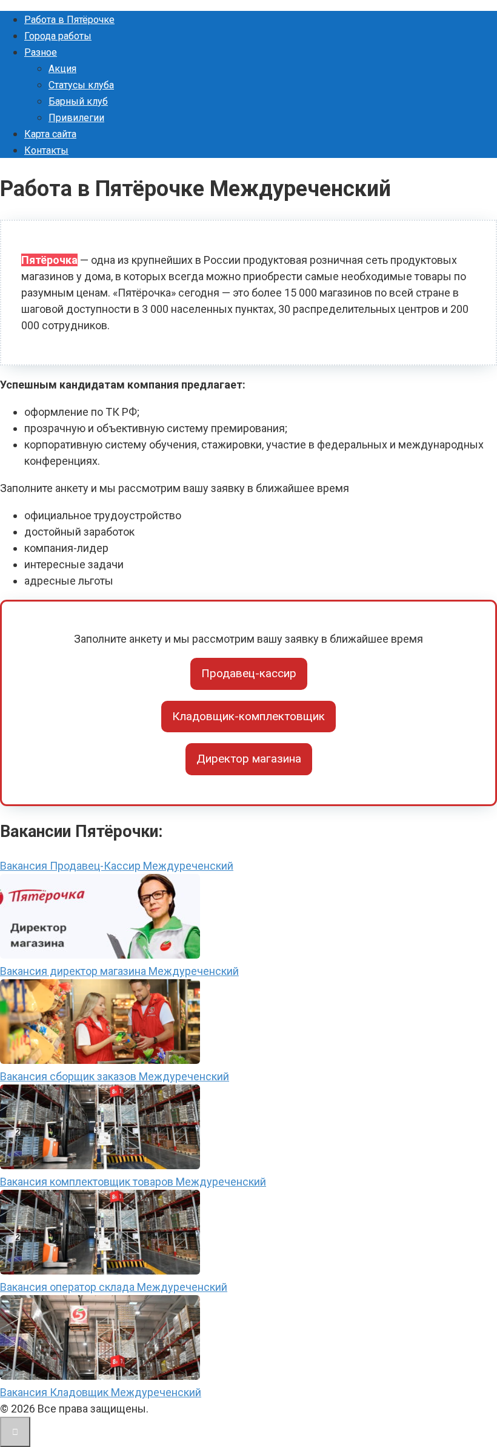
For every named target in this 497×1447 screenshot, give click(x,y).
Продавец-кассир (248, 673)
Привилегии (76, 117)
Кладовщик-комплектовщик (248, 716)
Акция (62, 68)
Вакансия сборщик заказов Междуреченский (114, 1076)
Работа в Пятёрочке (69, 19)
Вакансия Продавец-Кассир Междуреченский (116, 865)
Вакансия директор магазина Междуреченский (119, 971)
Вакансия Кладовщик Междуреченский (100, 1392)
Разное (40, 52)
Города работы (58, 36)
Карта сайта (50, 134)
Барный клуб (78, 101)
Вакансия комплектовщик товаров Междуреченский (133, 1181)
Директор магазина (248, 759)
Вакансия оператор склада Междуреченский (113, 1287)
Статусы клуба (81, 85)
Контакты (46, 150)
